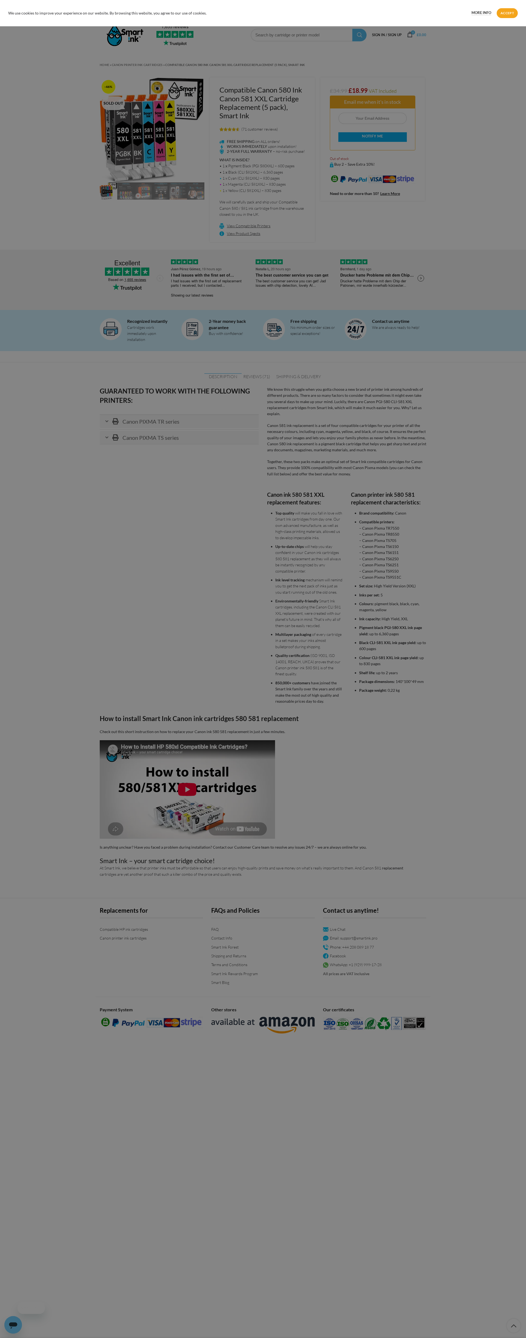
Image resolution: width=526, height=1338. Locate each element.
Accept (507, 13)
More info (481, 12)
